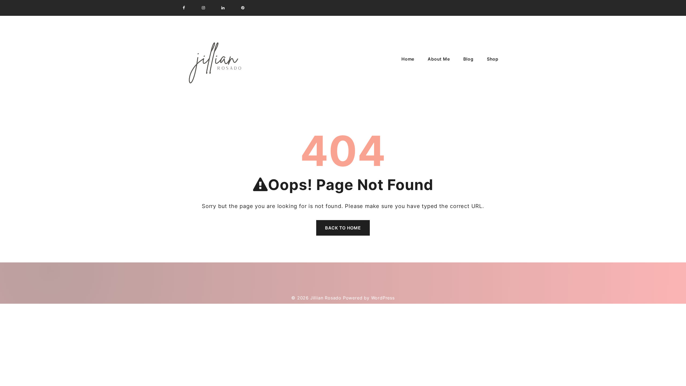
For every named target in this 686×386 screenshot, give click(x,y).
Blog (468, 59)
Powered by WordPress (369, 297)
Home (407, 59)
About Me (439, 59)
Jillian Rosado (325, 297)
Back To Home (343, 228)
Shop (492, 59)
